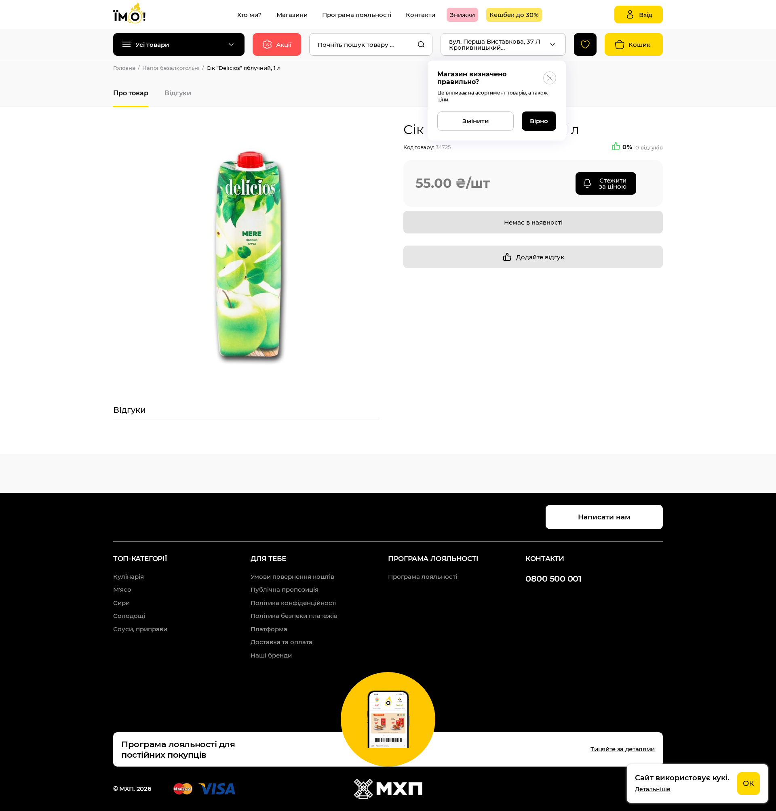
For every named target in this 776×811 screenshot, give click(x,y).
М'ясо (122, 589)
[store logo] (137, 14)
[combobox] (370, 44)
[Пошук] (421, 44)
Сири (121, 603)
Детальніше (653, 789)
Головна (124, 68)
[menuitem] (249, 15)
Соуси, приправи (140, 629)
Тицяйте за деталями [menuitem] (622, 749)
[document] (697, 783)
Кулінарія (128, 576)
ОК (748, 783)
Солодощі (129, 616)
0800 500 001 (553, 579)
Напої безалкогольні (171, 68)
